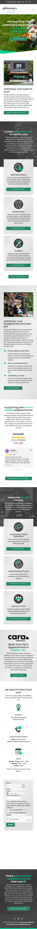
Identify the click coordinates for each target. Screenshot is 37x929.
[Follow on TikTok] (30, 2)
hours (20, 2)
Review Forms (18, 583)
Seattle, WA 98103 (18, 719)
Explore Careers (18, 618)
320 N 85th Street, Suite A (18, 717)
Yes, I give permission (15, 810)
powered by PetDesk (26, 922)
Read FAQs (18, 549)
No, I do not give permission (17, 813)
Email (8, 789)
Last (23, 787)
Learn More (18, 189)
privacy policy (11, 924)
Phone (8, 791)
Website (8, 815)
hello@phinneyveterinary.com (21, 741)
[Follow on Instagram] (26, 2)
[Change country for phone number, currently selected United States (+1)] (8, 793)
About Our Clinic (16, 112)
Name (8, 783)
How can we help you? (13, 795)
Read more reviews (18, 478)
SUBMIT (10, 825)
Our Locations (18, 908)
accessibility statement (23, 924)
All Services (18, 276)
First (23, 785)
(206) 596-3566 (12, 2)
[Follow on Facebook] (23, 2)
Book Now (18, 38)
